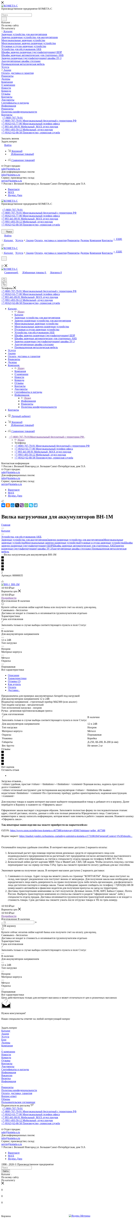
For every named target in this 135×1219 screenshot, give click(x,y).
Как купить (14, 684)
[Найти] (4, 19)
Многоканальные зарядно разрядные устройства (52, 542)
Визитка (6, 1078)
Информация (28, 401)
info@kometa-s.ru (10, 174)
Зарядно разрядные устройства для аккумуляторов (75, 539)
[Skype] (31, 505)
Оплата (12, 687)
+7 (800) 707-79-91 (12, 117)
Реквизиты (7, 1087)
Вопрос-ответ (9, 1096)
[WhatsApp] (26, 505)
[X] (17, 505)
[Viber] (22, 505)
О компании (8, 1051)
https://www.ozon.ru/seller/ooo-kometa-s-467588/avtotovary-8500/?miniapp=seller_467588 (57, 830)
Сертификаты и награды (15, 1069)
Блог (4, 1039)
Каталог (19, 314)
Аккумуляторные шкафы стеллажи (72, 548)
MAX (11, 192)
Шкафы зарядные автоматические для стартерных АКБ (84, 545)
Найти (6, 1171)
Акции (5, 1033)
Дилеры (5, 1042)
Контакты (6, 1063)
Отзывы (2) (14, 681)
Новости (6, 1054)
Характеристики (17, 678)
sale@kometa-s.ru (10, 168)
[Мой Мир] (12, 505)
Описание (13, 675)
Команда (6, 1057)
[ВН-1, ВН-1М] (10, 584)
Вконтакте (14, 189)
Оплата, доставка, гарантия (16, 1093)
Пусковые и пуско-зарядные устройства (101, 542)
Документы (7, 1066)
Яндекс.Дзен (15, 195)
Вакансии (6, 1075)
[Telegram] (36, 505)
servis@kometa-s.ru (11, 180)
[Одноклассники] (8, 505)
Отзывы (5, 1060)
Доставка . (14, 690)
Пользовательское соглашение (18, 1102)
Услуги (5, 1036)
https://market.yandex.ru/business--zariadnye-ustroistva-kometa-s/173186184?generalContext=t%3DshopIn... (75, 836)
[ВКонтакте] (3, 505)
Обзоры (5, 1099)
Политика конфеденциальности (19, 1090)
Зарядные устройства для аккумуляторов (24, 539)
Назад (21, 311)
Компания (20, 371)
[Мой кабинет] (2, 262)
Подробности (8, 598)
